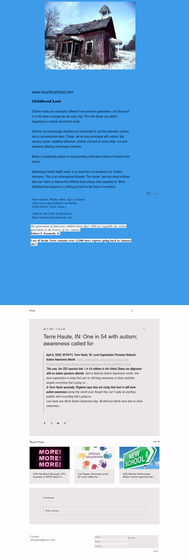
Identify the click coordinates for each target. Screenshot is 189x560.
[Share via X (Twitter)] (51, 423)
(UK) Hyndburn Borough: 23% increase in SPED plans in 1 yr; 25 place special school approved (49, 475)
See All (156, 441)
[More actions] (144, 329)
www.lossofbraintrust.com (52, 92)
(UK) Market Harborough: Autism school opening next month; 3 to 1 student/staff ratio (138, 475)
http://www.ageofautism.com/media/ (55, 203)
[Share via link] (65, 423)
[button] (132, 311)
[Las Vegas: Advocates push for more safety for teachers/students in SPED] (95, 458)
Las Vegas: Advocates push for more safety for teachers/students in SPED (93, 475)
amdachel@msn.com (42, 540)
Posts (32, 310)
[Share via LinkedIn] (58, 423)
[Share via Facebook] (44, 423)
